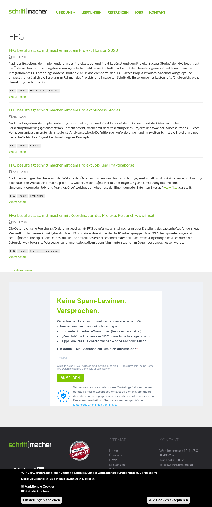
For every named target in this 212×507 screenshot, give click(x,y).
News (113, 460)
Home (113, 450)
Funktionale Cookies (39, 486)
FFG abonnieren (20, 270)
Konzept (53, 90)
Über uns (64, 12)
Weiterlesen (17, 96)
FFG (12, 90)
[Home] (28, 10)
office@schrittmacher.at (176, 464)
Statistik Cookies (36, 491)
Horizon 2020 (37, 90)
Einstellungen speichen (41, 500)
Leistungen (91, 12)
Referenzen (118, 12)
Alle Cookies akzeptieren (168, 500)
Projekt (22, 90)
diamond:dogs (50, 250)
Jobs (139, 12)
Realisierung (36, 195)
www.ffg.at (171, 187)
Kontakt (157, 12)
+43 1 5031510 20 (172, 460)
